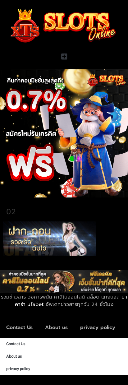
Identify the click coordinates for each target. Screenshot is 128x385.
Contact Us (19, 327)
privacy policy (97, 327)
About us (56, 327)
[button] (64, 57)
